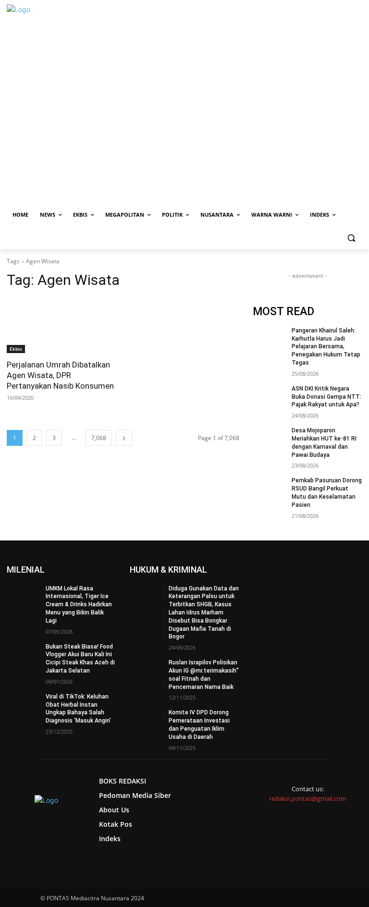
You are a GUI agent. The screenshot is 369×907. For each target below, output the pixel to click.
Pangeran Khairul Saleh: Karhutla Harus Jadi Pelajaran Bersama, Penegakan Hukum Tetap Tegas (326, 346)
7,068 (98, 438)
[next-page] (124, 438)
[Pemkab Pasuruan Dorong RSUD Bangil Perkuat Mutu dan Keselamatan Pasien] (269, 488)
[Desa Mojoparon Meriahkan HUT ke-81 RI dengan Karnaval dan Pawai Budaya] (269, 438)
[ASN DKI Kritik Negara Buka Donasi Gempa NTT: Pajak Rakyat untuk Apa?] (269, 396)
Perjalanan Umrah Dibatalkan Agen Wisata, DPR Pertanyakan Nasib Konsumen (60, 375)
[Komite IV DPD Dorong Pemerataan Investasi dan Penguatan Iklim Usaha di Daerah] (146, 720)
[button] (351, 238)
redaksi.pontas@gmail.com (307, 798)
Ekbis (16, 348)
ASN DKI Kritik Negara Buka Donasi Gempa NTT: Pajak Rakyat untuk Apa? (326, 396)
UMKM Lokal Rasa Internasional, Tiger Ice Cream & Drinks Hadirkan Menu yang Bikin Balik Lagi (79, 604)
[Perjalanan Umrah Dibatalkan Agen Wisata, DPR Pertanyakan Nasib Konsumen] (61, 325)
